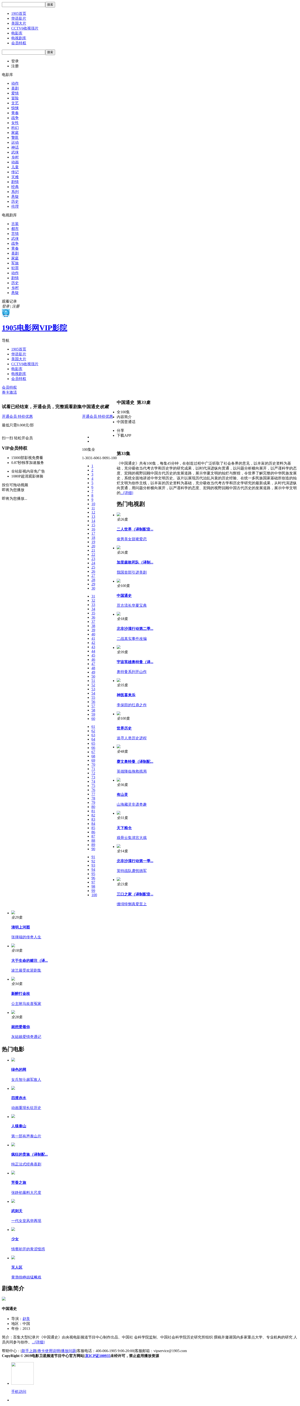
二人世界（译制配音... (135, 529)
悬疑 (15, 197)
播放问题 (68, 1351)
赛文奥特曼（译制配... (135, 761)
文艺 (15, 103)
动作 (15, 83)
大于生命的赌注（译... (29, 960)
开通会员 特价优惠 (17, 416)
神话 (15, 147)
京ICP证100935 (97, 1356)
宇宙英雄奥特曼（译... (135, 662)
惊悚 (15, 108)
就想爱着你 (20, 1027)
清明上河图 (20, 927)
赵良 (26, 1319)
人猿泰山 (18, 1126)
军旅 (15, 263)
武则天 (16, 1211)
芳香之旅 (18, 1182)
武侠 (15, 152)
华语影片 (18, 18)
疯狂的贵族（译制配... (29, 1154)
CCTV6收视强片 (24, 28)
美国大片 (18, 23)
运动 (15, 142)
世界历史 (124, 728)
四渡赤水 (18, 1098)
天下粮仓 (124, 828)
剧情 (15, 182)
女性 (15, 123)
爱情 (15, 93)
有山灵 (122, 795)
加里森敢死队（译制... (135, 562)
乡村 (15, 157)
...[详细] (126, 493)
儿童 (15, 167)
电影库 (16, 33)
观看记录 (9, 301)
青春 (15, 113)
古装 (15, 224)
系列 (15, 192)
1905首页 (18, 13)
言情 (15, 234)
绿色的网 (18, 1069)
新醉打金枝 (20, 994)
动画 (15, 162)
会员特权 (18, 43)
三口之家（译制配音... (135, 894)
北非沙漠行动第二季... (135, 629)
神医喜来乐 (126, 695)
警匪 (15, 137)
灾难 (15, 177)
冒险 (15, 98)
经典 (15, 187)
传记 (15, 172)
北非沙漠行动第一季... (135, 861)
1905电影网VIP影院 (34, 327)
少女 (15, 1239)
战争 (15, 118)
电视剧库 (18, 38)
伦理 (15, 206)
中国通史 (124, 596)
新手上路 (29, 1351)
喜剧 (15, 88)
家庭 (15, 133)
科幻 (15, 128)
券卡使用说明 (49, 1351)
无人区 (16, 1267)
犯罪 (15, 268)
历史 (15, 201)
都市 (15, 229)
